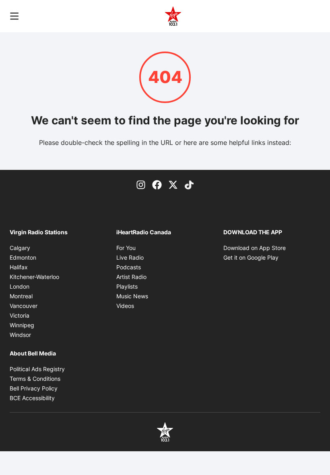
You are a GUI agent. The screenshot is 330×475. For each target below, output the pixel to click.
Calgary (20, 247)
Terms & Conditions (35, 378)
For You (126, 247)
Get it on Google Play (250, 257)
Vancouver (23, 305)
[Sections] (14, 16)
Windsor (20, 334)
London (19, 286)
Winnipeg (22, 325)
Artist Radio (131, 276)
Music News (132, 296)
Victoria (19, 315)
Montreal (21, 296)
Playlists (127, 286)
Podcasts (128, 267)
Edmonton (23, 257)
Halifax (19, 267)
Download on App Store (254, 247)
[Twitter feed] (173, 184)
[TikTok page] (189, 184)
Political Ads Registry (37, 369)
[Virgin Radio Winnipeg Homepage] (173, 16)
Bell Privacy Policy (34, 388)
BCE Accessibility (32, 397)
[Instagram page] (141, 184)
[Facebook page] (157, 184)
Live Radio (130, 257)
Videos (125, 305)
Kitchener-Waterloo (34, 276)
